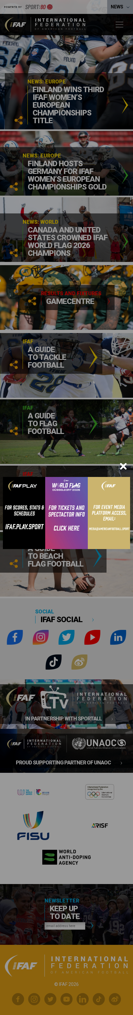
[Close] (123, 466)
